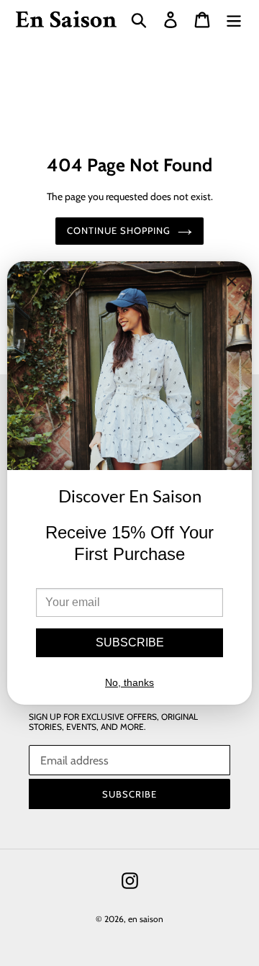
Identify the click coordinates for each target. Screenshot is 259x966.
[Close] (231, 284)
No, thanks (129, 682)
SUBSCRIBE (130, 642)
